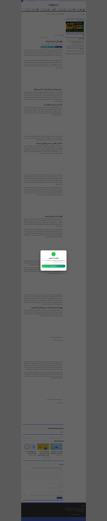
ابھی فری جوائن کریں (53, 266)
